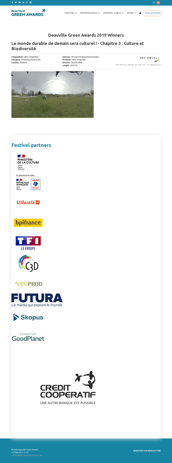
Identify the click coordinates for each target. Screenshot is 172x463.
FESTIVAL (69, 13)
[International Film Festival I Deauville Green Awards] (61, 12)
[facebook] (12, 2)
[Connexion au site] (140, 13)
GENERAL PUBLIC (112, 13)
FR (154, 3)
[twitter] (16, 2)
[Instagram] (27, 2)
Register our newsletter (147, 451)
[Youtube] (20, 2)
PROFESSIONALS (88, 13)
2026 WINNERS (153, 13)
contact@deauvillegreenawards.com (26, 455)
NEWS (130, 13)
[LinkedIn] (23, 2)
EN (158, 3)
